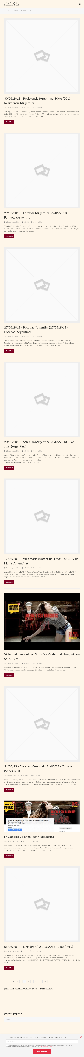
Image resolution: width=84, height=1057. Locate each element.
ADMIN (26, 107)
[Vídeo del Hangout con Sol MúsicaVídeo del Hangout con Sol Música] (42, 621)
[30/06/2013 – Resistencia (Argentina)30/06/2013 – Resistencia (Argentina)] (42, 56)
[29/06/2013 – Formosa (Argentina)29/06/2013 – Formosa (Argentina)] (42, 170)
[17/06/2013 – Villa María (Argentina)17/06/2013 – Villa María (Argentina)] (42, 516)
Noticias (39, 107)
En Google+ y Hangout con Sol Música (29, 836)
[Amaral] (11, 4)
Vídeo (41, 663)
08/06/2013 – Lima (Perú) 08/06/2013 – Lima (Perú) (38, 946)
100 (45, 981)
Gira (34, 107)
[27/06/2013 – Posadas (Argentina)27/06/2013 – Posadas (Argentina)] (42, 285)
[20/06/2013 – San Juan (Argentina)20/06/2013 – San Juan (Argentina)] (42, 399)
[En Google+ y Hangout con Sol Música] (42, 816)
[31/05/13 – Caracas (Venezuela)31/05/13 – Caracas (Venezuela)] (42, 724)
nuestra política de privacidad (47, 1046)
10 (36, 981)
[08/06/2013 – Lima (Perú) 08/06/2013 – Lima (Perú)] (42, 904)
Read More (9, 122)
